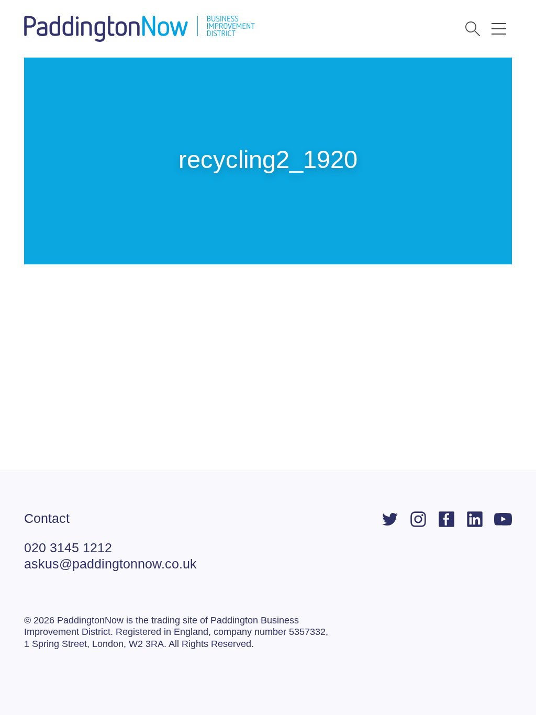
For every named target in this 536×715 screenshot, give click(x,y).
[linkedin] (475, 519)
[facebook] (446, 519)
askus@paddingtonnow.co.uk (110, 563)
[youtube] (503, 519)
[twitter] (390, 519)
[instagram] (418, 519)
